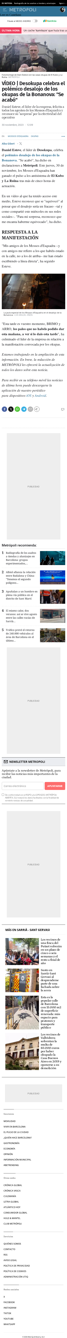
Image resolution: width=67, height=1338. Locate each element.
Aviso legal (10, 1260)
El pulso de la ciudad (16, 1132)
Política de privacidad (17, 1265)
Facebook (9, 1302)
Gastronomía (11, 1143)
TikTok (7, 1313)
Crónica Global (13, 1185)
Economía (9, 1148)
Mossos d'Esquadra (18, 136)
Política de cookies (15, 1271)
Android (40, 395)
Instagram (10, 1307)
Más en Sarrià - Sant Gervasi (27, 930)
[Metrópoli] (34, 10)
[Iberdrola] (50, 21)
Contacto (9, 1249)
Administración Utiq (16, 1276)
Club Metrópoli (13, 1223)
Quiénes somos (12, 1243)
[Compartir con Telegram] (24, 409)
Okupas (34, 136)
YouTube (9, 1318)
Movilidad (10, 1121)
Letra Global (11, 1201)
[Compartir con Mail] (30, 409)
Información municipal (17, 1159)
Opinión (8, 1154)
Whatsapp (9, 1324)
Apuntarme (54, 786)
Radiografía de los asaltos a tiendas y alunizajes (35, 3)
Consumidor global (15, 1212)
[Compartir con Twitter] (11, 409)
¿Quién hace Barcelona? (18, 1137)
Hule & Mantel (12, 1218)
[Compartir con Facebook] (4, 409)
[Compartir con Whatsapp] (17, 409)
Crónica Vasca (12, 1190)
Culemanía (10, 1196)
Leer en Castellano (10, 14)
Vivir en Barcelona (15, 1126)
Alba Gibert (8, 143)
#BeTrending (11, 1165)
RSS (6, 1254)
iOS (28, 395)
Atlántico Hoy (12, 1207)
